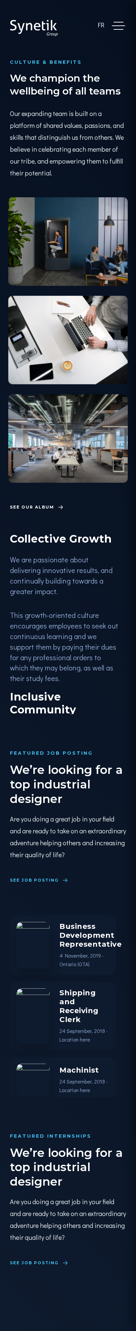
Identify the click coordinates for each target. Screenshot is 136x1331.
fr (101, 24)
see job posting (35, 880)
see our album (33, 507)
